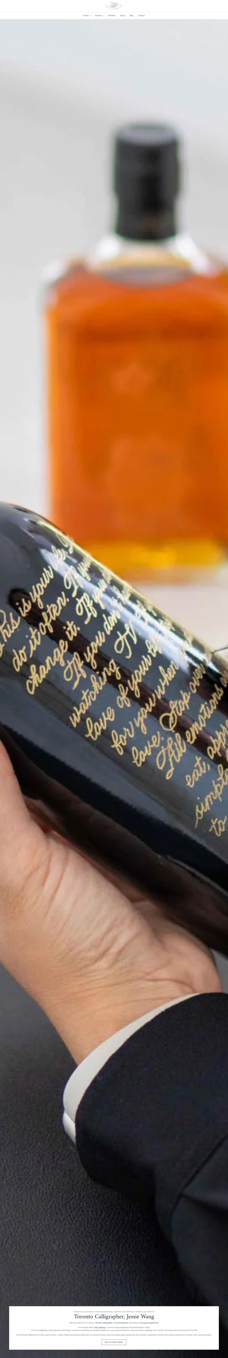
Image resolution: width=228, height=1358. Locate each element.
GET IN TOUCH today (114, 1342)
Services (98, 15)
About (122, 15)
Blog (131, 15)
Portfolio (111, 15)
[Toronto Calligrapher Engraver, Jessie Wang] (114, 6)
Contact (141, 15)
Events (86, 15)
